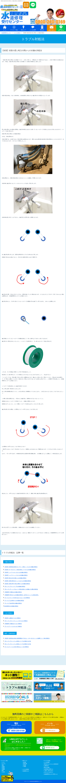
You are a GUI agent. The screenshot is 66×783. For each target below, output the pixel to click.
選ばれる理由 (46, 767)
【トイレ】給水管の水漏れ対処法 (13, 603)
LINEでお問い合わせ (61, 29)
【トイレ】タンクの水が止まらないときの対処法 (17, 597)
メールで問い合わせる (50, 730)
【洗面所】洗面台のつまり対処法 (13, 623)
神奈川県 (25, 763)
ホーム (4, 30)
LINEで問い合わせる (50, 747)
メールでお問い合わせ (51, 29)
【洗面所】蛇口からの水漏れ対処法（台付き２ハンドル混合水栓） (21, 595)
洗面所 (3, 766)
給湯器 (3, 767)
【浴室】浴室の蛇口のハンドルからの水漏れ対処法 (17, 581)
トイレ (3, 762)
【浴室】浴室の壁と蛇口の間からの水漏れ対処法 (17, 583)
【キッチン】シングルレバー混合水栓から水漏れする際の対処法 (21, 589)
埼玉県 (24, 764)
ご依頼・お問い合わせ (48, 770)
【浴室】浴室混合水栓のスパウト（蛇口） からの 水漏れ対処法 (20, 567)
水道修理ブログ (26, 770)
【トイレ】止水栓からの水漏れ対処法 (14, 600)
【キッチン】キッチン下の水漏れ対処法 (14, 586)
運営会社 (42, 30)
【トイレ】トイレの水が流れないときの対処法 (16, 647)
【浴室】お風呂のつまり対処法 (12, 618)
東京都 (24, 762)
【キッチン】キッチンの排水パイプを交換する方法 (17, 641)
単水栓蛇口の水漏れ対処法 (11, 606)
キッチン (4, 763)
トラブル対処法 (17, 32)
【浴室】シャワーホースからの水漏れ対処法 (15, 572)
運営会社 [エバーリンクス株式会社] (51, 763)
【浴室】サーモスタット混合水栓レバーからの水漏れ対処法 (20, 569)
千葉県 (24, 766)
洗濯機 (3, 769)
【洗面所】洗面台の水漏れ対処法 (13, 592)
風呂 (3, 764)
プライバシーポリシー (48, 772)
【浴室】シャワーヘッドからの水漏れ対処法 (15, 575)
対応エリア (23, 30)
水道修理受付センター (6, 32)
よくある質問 (33, 30)
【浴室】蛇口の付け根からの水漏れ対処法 (15, 578)
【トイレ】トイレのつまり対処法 (13, 626)
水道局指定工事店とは (48, 768)
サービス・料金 (14, 30)
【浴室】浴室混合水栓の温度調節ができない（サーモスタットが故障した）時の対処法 (27, 638)
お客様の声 (46, 765)
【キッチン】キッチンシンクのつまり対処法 (15, 621)
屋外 (3, 770)
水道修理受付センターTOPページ (51, 774)
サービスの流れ (47, 760)
